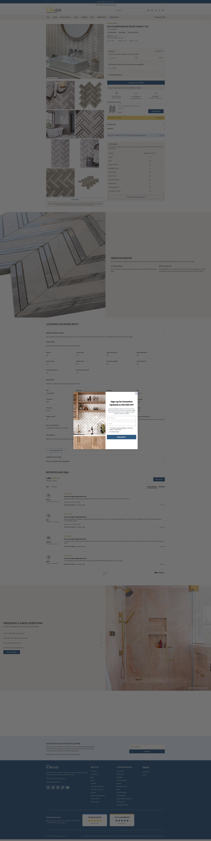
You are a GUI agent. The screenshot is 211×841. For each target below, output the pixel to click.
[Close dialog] (136, 393)
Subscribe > (121, 437)
